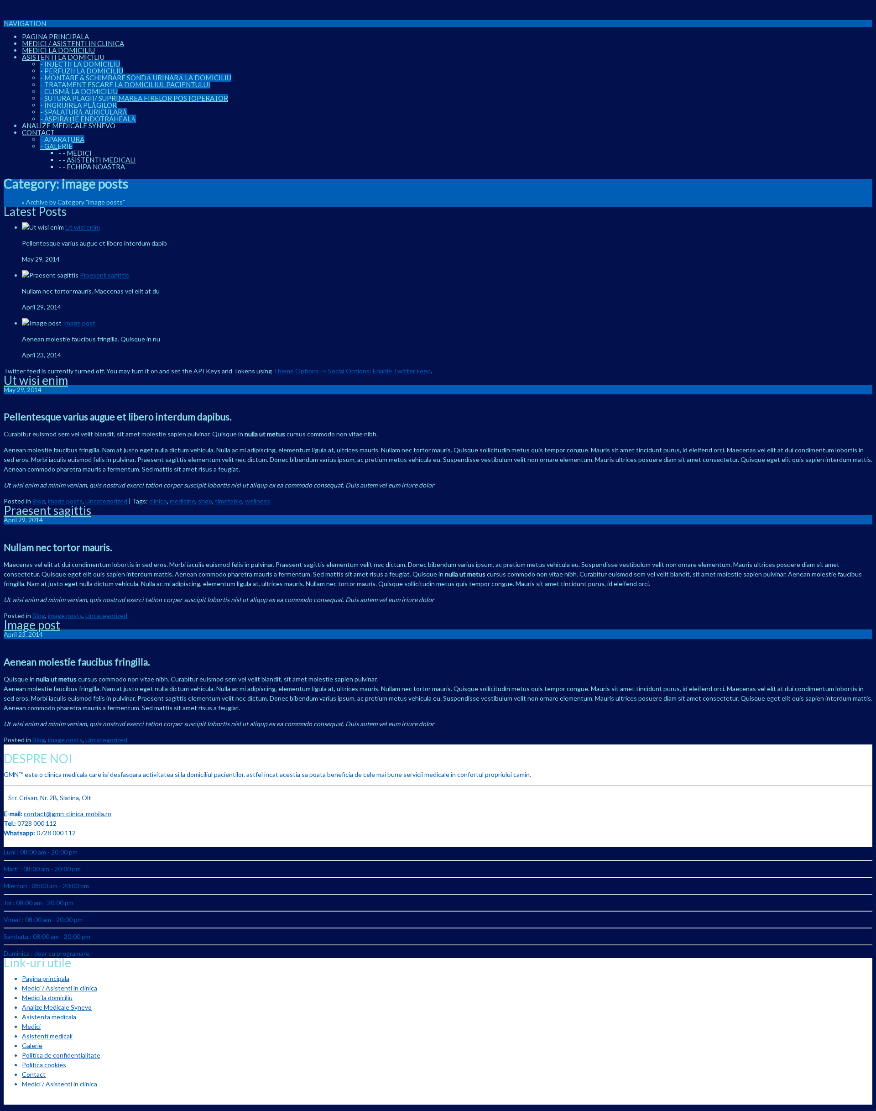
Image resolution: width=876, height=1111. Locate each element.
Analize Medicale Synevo (68, 125)
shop (205, 501)
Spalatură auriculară (83, 112)
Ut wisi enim (82, 227)
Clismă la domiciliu (79, 91)
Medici (75, 153)
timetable (228, 501)
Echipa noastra (91, 166)
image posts (65, 501)
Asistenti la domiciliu (63, 57)
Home (12, 202)
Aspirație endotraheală (88, 119)
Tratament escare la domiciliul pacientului (125, 84)
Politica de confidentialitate (61, 1055)
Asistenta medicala (49, 1017)
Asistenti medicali (97, 160)
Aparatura (62, 139)
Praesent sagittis (104, 275)
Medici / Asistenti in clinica (73, 43)
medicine (182, 501)
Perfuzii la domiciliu (81, 71)
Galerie (56, 146)
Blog (38, 501)
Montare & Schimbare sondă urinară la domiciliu (135, 77)
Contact (38, 132)
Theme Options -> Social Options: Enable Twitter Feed (352, 371)
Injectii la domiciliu (80, 64)
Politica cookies (44, 1065)
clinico (158, 501)
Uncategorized (106, 501)
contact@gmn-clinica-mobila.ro (67, 814)
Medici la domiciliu (58, 50)
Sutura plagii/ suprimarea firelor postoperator (134, 98)
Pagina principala (55, 36)
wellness (257, 501)
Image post (79, 323)
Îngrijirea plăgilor (78, 105)
